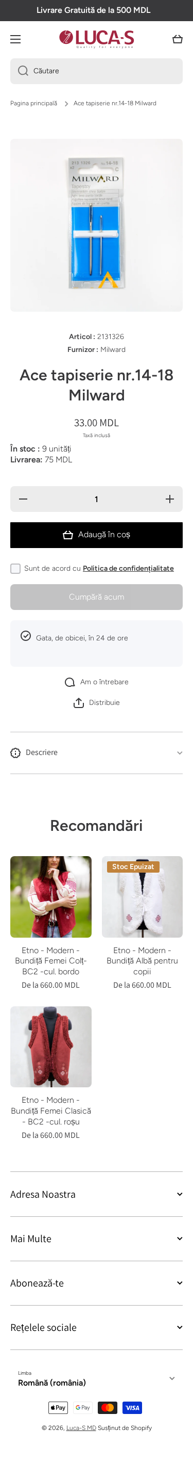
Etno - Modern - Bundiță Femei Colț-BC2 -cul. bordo (51, 961)
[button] (177, 39)
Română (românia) (52, 1383)
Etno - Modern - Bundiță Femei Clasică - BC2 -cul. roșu (51, 1111)
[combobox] (96, 71)
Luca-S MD (81, 1428)
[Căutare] (19, 71)
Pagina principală (33, 103)
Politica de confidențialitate (128, 568)
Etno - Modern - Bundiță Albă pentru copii (142, 961)
